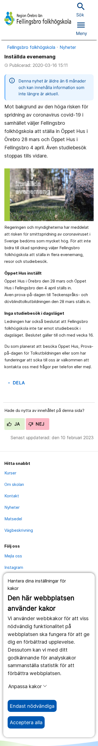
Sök (80, 9)
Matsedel (13, 518)
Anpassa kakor (25, 686)
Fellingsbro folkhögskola (31, 47)
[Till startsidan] (37, 18)
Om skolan (14, 484)
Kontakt (11, 495)
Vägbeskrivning (18, 530)
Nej (39, 424)
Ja (16, 424)
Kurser (10, 472)
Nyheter (68, 47)
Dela (16, 382)
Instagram (13, 567)
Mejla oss (13, 555)
